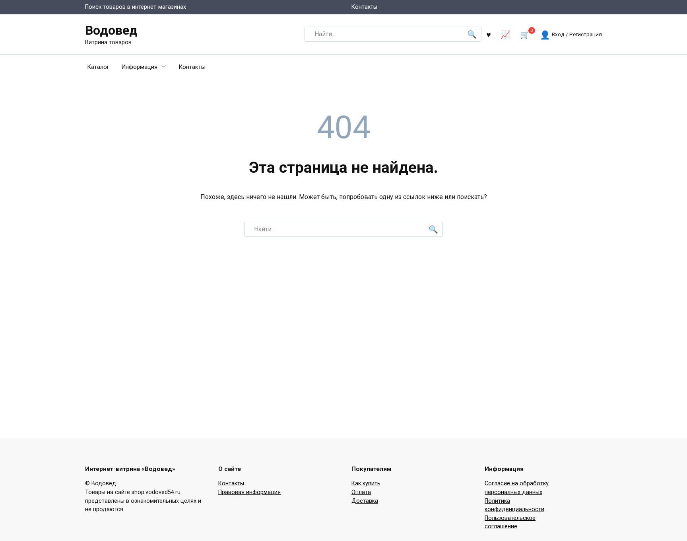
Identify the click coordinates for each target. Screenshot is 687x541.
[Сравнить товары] (505, 34)
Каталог (98, 66)
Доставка (364, 501)
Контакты (364, 7)
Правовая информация (249, 492)
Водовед (111, 30)
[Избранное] (488, 34)
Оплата (361, 492)
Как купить (365, 483)
